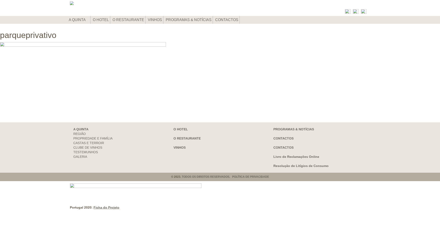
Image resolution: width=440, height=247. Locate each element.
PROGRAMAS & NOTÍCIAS (189, 20)
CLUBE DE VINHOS (87, 147)
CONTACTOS (226, 20)
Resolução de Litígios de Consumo (301, 166)
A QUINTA (77, 20)
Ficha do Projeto (106, 207)
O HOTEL (101, 20)
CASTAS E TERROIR (88, 143)
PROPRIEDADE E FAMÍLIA (93, 138)
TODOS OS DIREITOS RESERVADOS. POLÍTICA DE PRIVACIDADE (225, 176)
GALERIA (80, 156)
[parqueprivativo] (220, 75)
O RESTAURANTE (128, 20)
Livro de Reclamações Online (296, 156)
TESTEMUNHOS (85, 152)
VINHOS (155, 20)
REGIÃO (79, 134)
